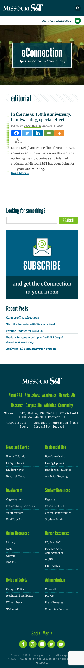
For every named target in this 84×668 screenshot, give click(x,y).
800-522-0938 (32, 417)
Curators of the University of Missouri (46, 659)
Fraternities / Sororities (20, 506)
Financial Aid (67, 395)
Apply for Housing (56, 476)
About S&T (15, 395)
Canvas (10, 556)
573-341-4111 (69, 413)
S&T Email (12, 562)
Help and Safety (16, 580)
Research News (15, 476)
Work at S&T (53, 542)
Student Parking (55, 519)
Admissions (32, 395)
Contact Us (56, 417)
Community (65, 405)
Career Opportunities (58, 513)
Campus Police (15, 589)
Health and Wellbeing (19, 596)
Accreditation (17, 423)
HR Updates (52, 566)
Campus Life (34, 405)
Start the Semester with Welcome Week (31, 324)
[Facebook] (16, 133)
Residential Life (55, 447)
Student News (15, 470)
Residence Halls (55, 456)
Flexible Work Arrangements (54, 551)
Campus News (15, 463)
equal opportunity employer (55, 655)
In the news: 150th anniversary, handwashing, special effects (41, 117)
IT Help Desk (14, 602)
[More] (59, 133)
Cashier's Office (54, 506)
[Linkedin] (38, 133)
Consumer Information (50, 423)
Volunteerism (14, 513)
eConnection (42, 52)
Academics (49, 395)
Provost (50, 596)
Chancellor (52, 589)
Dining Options (54, 463)
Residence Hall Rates (58, 470)
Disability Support (49, 426)
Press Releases (54, 602)
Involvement (14, 490)
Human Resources (57, 533)
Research (17, 405)
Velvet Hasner (32, 125)
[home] (31, 8)
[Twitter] (27, 133)
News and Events (17, 447)
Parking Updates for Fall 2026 (24, 331)
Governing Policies (56, 609)
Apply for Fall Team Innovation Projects (31, 349)
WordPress (42, 662)
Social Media (42, 633)
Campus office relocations (22, 317)
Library (10, 542)
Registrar (50, 499)
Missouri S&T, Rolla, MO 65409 (29, 413)
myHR (49, 559)
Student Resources (57, 490)
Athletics (50, 405)
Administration (55, 580)
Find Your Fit (14, 519)
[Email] (49, 133)
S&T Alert (12, 609)
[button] (78, 8)
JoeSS (9, 549)
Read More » (20, 173)
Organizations (15, 499)
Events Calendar (16, 456)
